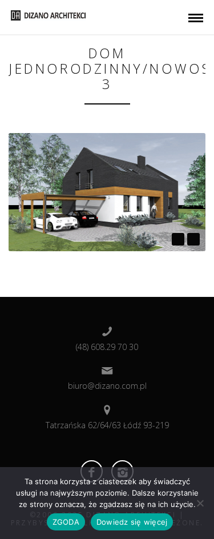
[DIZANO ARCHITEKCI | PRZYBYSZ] (48, 14)
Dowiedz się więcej (132, 521)
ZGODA (66, 521)
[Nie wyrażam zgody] (199, 503)
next (193, 239)
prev (178, 239)
